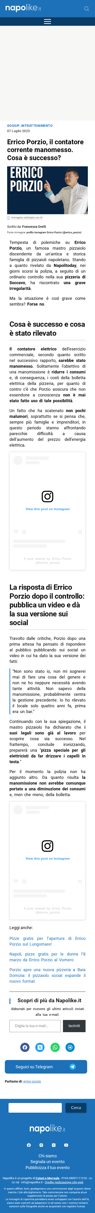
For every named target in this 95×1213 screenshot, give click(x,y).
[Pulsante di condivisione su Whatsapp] (55, 1047)
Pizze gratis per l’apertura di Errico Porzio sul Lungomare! (47, 941)
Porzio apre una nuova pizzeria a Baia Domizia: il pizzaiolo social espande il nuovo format (47, 975)
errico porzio (32, 1081)
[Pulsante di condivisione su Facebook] (25, 1047)
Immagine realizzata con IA (26, 217)
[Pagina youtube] (66, 1146)
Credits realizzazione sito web (64, 1182)
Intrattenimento (37, 126)
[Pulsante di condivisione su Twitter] (40, 1047)
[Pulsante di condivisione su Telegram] (70, 1047)
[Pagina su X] (54, 1146)
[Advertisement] (47, 73)
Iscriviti (74, 1026)
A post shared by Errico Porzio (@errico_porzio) (47, 560)
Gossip (13, 126)
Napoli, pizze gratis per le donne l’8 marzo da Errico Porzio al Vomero (47, 957)
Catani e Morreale (48, 1178)
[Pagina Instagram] (42, 1146)
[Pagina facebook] (29, 1146)
